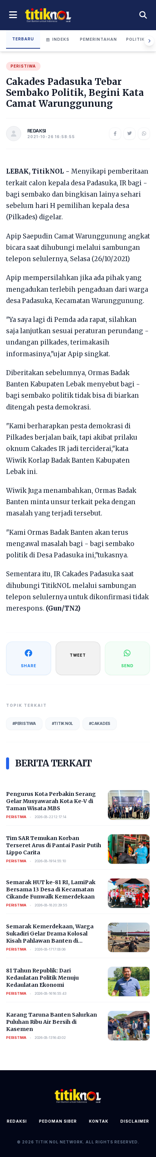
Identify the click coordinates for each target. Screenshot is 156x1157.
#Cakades (99, 723)
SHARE (28, 665)
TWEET (78, 655)
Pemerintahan (98, 39)
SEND (127, 665)
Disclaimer (134, 1121)
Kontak (98, 1121)
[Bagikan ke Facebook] (115, 134)
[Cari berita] (143, 15)
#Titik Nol (62, 723)
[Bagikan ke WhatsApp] (144, 134)
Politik (135, 39)
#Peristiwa (24, 723)
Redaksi (17, 1121)
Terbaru (23, 39)
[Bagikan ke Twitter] (129, 134)
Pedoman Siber (58, 1121)
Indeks (60, 39)
